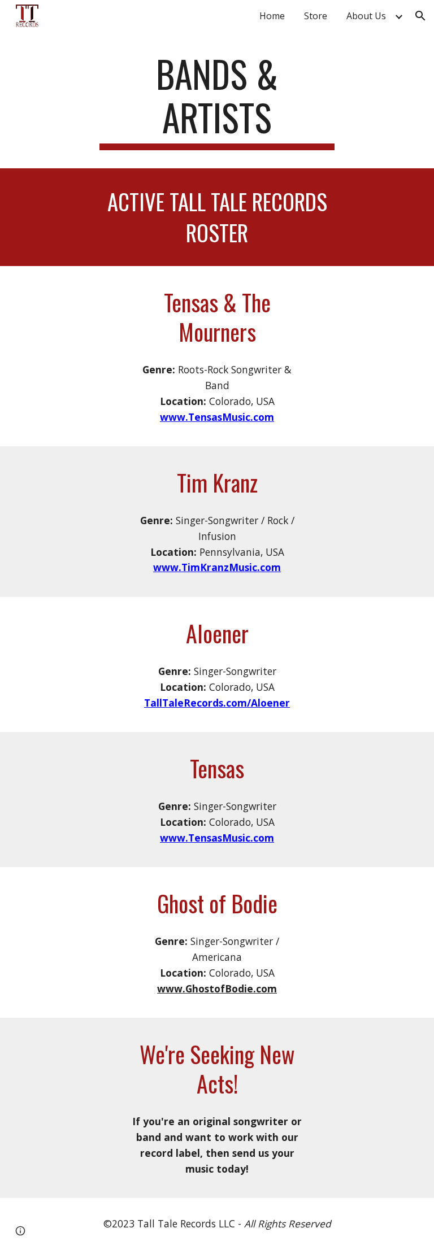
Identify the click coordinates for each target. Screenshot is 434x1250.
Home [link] (272, 16)
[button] (420, 15)
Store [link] (315, 16)
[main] (216, 101)
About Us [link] (366, 16)
